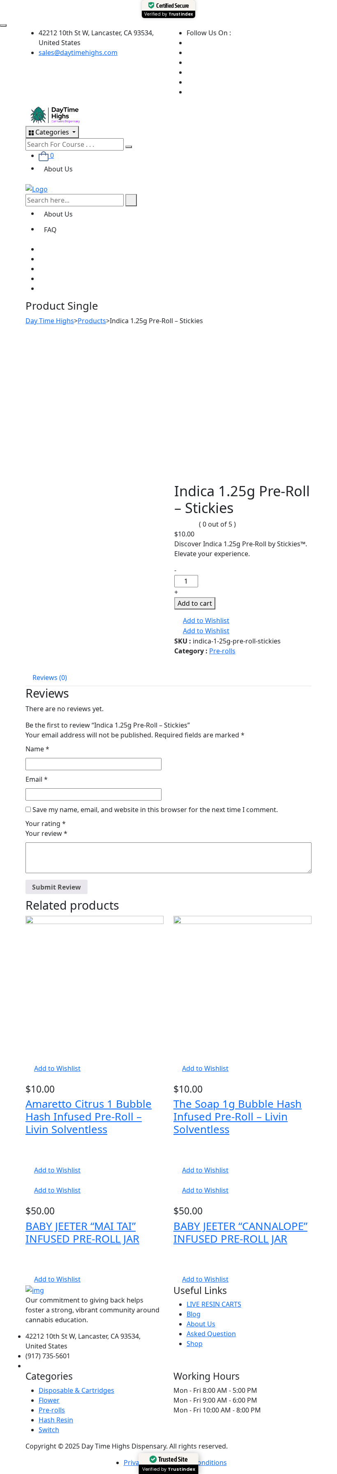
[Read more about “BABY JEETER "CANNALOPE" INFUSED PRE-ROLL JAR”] (175, 1180)
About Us (58, 168)
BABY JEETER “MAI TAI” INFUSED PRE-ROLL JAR (82, 1232)
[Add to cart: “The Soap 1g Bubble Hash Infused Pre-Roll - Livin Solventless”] (175, 1058)
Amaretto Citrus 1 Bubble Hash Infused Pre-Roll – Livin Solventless (88, 1116)
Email (36, 779)
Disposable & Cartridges (76, 1390)
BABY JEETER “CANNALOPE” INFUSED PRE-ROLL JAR (240, 1232)
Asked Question (211, 1333)
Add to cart (195, 603)
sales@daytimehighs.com (78, 52)
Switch (49, 1429)
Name (37, 748)
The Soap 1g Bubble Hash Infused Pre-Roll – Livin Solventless (237, 1116)
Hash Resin (56, 1419)
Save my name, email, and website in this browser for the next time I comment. (155, 809)
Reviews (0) (49, 677)
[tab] (49, 677)
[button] (201, 621)
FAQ (50, 229)
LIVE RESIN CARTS (214, 1304)
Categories (52, 132)
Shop (195, 1343)
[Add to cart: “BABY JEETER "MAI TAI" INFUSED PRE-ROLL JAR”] (27, 1180)
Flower (49, 1400)
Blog (194, 1314)
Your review (46, 833)
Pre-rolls (222, 650)
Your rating (45, 823)
